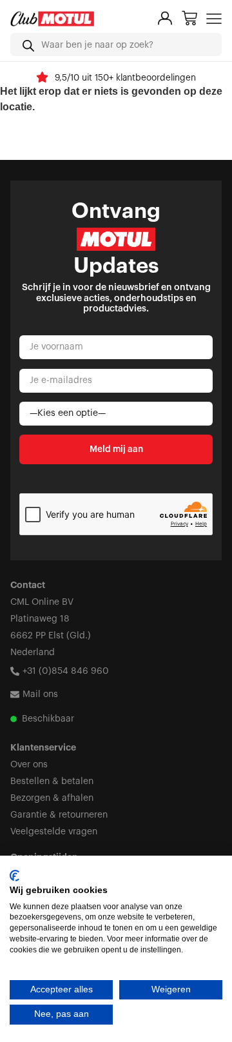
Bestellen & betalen (51, 781)
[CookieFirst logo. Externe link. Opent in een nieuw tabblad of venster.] (14, 875)
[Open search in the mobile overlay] (116, 44)
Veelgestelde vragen (53, 831)
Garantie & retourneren (59, 815)
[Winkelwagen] (189, 18)
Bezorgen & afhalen (51, 798)
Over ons (29, 764)
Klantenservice (43, 747)
